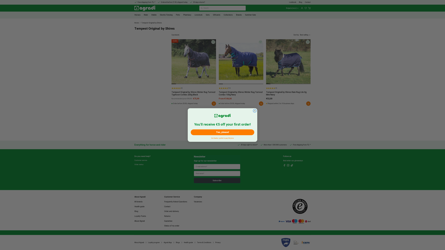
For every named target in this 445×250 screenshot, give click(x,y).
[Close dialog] (254, 110)
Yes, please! (222, 132)
